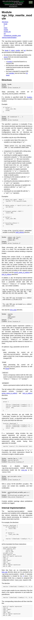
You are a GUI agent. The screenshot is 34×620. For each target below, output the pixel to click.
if (9, 50)
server (6, 57)
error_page (13, 310)
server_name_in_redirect (22, 272)
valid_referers (20, 232)
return (5, 28)
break (5, 24)
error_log (24, 470)
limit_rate (4, 572)
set (5, 33)
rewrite (6, 29)
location (9, 61)
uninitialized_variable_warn (12, 35)
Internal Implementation (9, 37)
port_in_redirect (6, 274)
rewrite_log (7, 31)
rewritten (11, 73)
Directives (5, 22)
